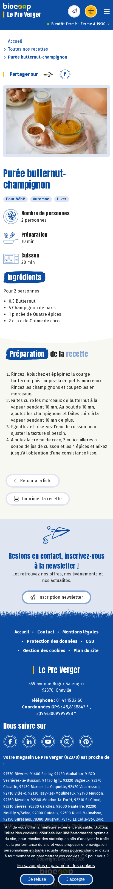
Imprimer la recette (42, 498)
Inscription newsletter (60, 597)
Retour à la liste (36, 480)
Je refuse (37, 879)
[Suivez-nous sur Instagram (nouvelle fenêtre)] (67, 742)
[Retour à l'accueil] (17, 7)
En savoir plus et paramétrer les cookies (56, 865)
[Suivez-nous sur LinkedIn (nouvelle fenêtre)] (29, 742)
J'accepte (75, 879)
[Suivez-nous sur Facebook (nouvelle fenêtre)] (10, 742)
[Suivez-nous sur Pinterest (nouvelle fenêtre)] (86, 742)
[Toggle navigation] (107, 13)
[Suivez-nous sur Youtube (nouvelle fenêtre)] (48, 742)
